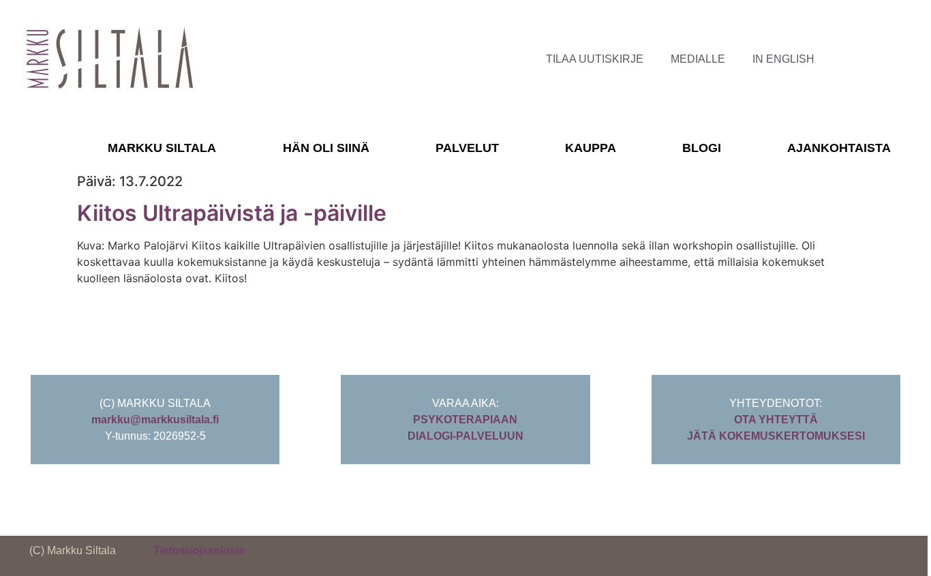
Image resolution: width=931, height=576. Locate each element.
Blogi (701, 148)
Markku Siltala (162, 148)
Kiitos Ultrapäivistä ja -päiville (231, 213)
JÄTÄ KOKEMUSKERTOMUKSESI (776, 436)
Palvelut (467, 148)
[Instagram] (874, 59)
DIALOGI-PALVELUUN (465, 436)
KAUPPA (590, 148)
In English (783, 59)
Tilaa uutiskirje (594, 59)
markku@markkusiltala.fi (155, 419)
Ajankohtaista (839, 148)
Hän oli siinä (326, 148)
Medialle (698, 59)
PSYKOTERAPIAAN (465, 419)
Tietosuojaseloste (199, 550)
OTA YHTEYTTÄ (776, 419)
